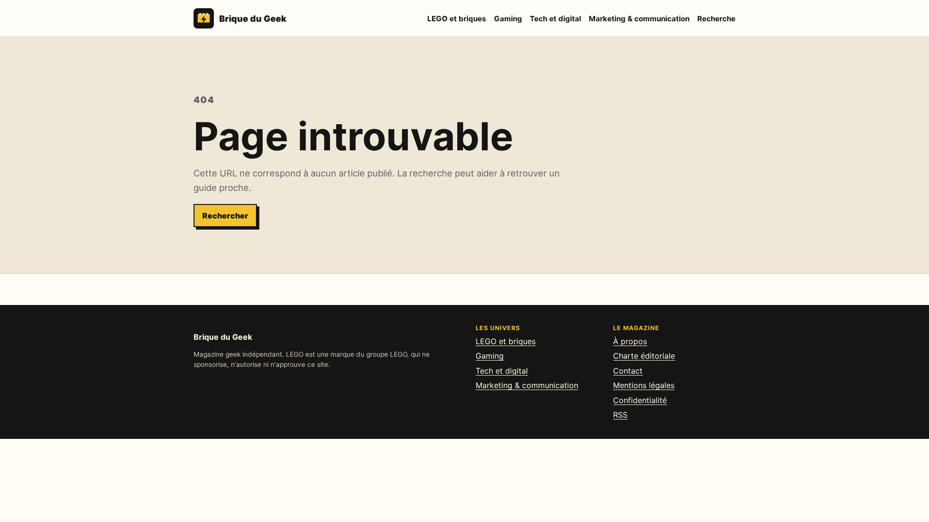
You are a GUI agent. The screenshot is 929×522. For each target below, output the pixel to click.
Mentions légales (643, 385)
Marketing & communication (639, 18)
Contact (628, 371)
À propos (630, 341)
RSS (620, 415)
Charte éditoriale (644, 356)
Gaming (508, 18)
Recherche (716, 18)
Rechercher (225, 215)
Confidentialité (640, 400)
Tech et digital (555, 18)
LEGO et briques (456, 18)
